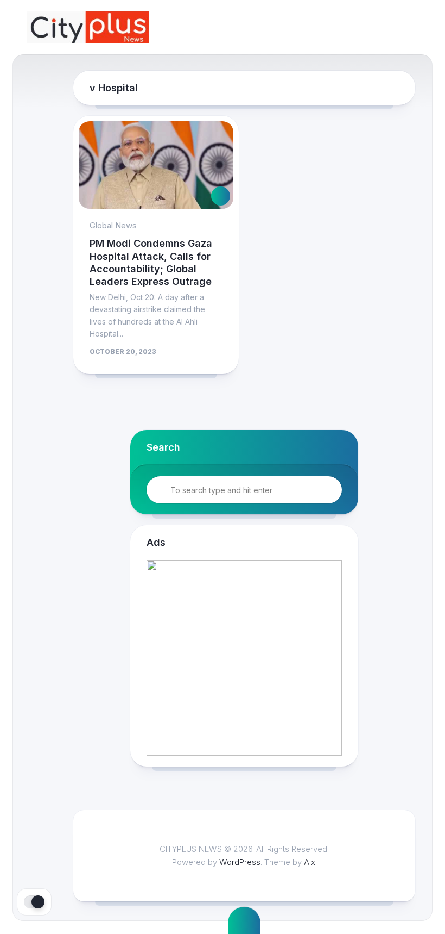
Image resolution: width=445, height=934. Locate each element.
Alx (309, 862)
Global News (113, 225)
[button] (325, 658)
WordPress (239, 862)
